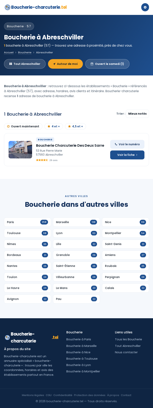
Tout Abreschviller (27, 64)
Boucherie (24, 52)
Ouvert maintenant (25, 126)
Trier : (121, 114)
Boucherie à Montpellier (83, 371)
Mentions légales (33, 395)
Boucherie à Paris (78, 339)
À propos (113, 395)
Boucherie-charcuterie (39, 7)
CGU (49, 395)
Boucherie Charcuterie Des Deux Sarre (70, 145)
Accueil (9, 52)
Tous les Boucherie (128, 339)
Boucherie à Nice (78, 352)
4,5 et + (77, 126)
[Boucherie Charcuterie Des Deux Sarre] (20, 149)
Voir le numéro (129, 144)
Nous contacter (126, 352)
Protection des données (89, 395)
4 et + (56, 126)
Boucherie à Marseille (81, 346)
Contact (126, 395)
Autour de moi (67, 64)
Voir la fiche (126, 155)
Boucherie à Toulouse (82, 359)
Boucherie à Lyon (78, 365)
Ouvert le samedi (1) (109, 64)
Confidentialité (62, 395)
